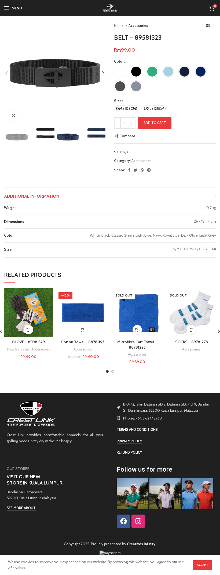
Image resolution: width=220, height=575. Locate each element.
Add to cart (155, 123)
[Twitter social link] (135, 170)
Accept (202, 565)
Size (118, 100)
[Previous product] (202, 25)
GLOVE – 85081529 (28, 341)
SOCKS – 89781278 (191, 341)
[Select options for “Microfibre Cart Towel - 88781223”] (137, 329)
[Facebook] (123, 521)
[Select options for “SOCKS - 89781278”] (191, 329)
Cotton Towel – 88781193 (82, 341)
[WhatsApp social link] (142, 170)
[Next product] (213, 25)
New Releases (18, 349)
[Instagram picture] (132, 493)
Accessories (138, 25)
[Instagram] (138, 521)
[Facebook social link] (129, 170)
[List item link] (165, 418)
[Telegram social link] (148, 170)
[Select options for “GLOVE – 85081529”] (28, 329)
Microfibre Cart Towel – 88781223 (137, 344)
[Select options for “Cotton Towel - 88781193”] (82, 329)
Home (119, 25)
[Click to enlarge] (13, 115)
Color (119, 61)
